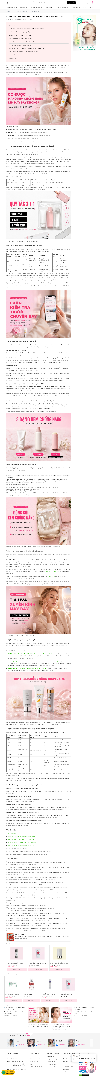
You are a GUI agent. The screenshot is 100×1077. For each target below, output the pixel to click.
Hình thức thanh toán (51, 1064)
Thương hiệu (75, 7)
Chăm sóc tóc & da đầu (62, 7)
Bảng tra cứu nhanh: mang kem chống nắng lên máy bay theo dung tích (26, 48)
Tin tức (91, 7)
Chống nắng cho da (35, 11)
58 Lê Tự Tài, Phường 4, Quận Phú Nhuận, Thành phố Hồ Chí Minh (16, 1065)
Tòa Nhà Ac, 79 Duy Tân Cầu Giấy (16, 1069)
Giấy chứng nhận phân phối (36, 1066)
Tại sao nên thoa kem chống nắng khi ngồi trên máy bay (22, 42)
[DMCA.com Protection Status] (86, 1075)
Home (8, 11)
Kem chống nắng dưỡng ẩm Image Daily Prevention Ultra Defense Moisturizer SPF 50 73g (33, 661)
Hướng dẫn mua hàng (52, 1059)
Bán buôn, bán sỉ (51, 1067)
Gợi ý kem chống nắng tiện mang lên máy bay (20, 45)
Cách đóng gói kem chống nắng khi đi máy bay (20, 38)
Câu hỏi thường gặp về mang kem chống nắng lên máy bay (23, 52)
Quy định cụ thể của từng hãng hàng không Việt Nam (22, 32)
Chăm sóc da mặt (11, 7)
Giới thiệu (32, 1056)
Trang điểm (22, 7)
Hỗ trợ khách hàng (51, 1056)
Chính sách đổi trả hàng (35, 1058)
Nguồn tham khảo (13, 58)
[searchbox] (54, 2)
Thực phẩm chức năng (35, 7)
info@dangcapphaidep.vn (15, 1061)
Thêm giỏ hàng (13, 1000)
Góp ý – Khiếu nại (34, 1061)
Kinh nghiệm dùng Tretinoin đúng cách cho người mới (21, 839)
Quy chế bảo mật (34, 1064)
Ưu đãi (84, 7)
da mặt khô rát (51, 576)
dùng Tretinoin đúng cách (51, 571)
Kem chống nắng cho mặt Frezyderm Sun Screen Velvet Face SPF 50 (27, 668)
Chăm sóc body (48, 7)
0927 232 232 (12, 1058)
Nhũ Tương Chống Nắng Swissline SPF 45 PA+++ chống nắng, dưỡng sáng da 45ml (30, 654)
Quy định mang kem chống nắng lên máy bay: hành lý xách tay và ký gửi (26, 29)
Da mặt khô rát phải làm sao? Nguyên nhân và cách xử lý (22, 842)
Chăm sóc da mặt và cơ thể (23, 11)
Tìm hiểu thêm (12, 55)
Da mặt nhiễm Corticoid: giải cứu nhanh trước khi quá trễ (21, 836)
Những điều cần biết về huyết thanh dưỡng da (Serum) (21, 845)
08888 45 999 (13, 1056)
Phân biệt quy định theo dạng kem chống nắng (20, 35)
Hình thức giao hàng (51, 1061)
